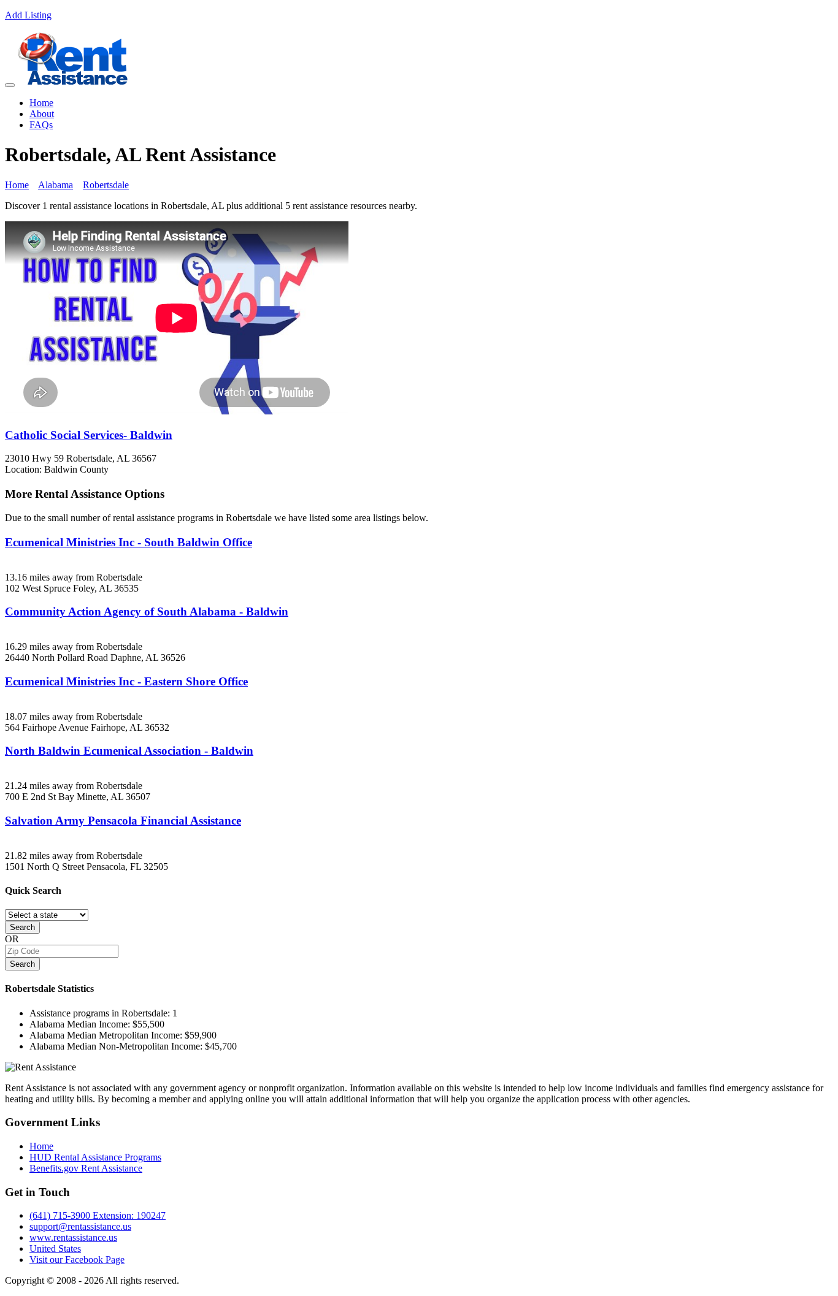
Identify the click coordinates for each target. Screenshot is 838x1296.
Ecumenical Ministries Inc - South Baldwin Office (128, 542)
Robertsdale (106, 185)
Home (41, 102)
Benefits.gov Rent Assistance (85, 1168)
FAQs (41, 125)
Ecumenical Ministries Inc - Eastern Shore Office (126, 681)
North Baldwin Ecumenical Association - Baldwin (129, 750)
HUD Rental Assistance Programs (95, 1157)
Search (22, 927)
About (41, 114)
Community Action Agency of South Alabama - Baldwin (146, 611)
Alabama (55, 185)
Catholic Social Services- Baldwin (88, 435)
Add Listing (28, 15)
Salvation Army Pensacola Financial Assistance (123, 820)
